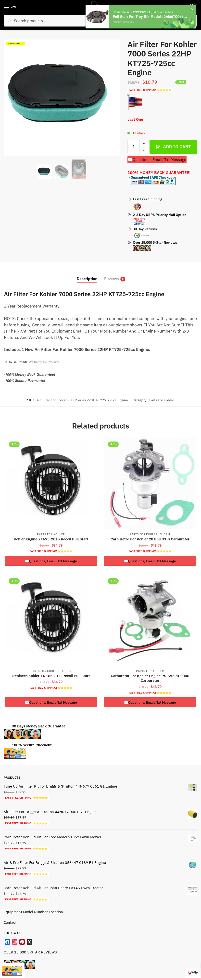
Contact (10, 922)
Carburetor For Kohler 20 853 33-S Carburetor (150, 539)
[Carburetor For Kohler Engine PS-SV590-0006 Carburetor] (150, 620)
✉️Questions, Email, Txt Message (157, 159)
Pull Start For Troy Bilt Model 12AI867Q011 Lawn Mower (150, 16)
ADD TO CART (177, 146)
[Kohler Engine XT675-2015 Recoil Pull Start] (51, 483)
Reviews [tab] (111, 278)
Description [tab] (87, 278)
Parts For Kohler (161, 400)
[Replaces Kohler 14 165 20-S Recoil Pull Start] (51, 620)
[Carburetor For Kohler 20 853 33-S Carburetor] (150, 483)
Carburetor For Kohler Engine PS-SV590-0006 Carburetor (150, 678)
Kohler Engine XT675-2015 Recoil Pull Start (51, 539)
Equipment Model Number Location (33, 912)
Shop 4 (165, 534)
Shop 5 (66, 671)
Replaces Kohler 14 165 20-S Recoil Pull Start (51, 675)
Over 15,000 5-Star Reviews (155, 242)
